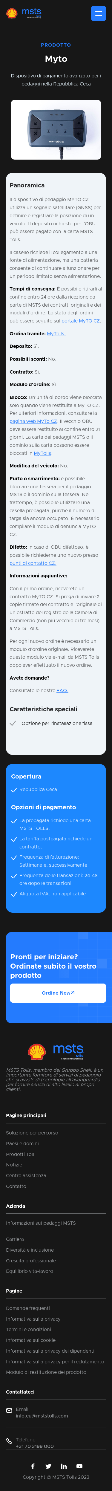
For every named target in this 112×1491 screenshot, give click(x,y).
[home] (24, 13)
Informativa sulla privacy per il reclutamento (55, 1362)
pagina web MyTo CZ (33, 421)
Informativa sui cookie (31, 1340)
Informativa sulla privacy (33, 1319)
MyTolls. (56, 333)
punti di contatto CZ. (33, 563)
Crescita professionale (31, 1260)
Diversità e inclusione (30, 1250)
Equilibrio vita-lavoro (29, 1271)
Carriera (15, 1239)
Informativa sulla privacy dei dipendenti (50, 1351)
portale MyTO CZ (81, 321)
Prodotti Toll (20, 1154)
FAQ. (62, 690)
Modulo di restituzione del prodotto (46, 1372)
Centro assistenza (26, 1175)
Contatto (16, 1186)
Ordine (58, 992)
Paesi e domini (22, 1143)
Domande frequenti (28, 1308)
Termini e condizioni (28, 1329)
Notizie (14, 1165)
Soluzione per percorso (32, 1133)
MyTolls (42, 453)
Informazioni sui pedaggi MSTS (41, 1223)
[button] (98, 13)
